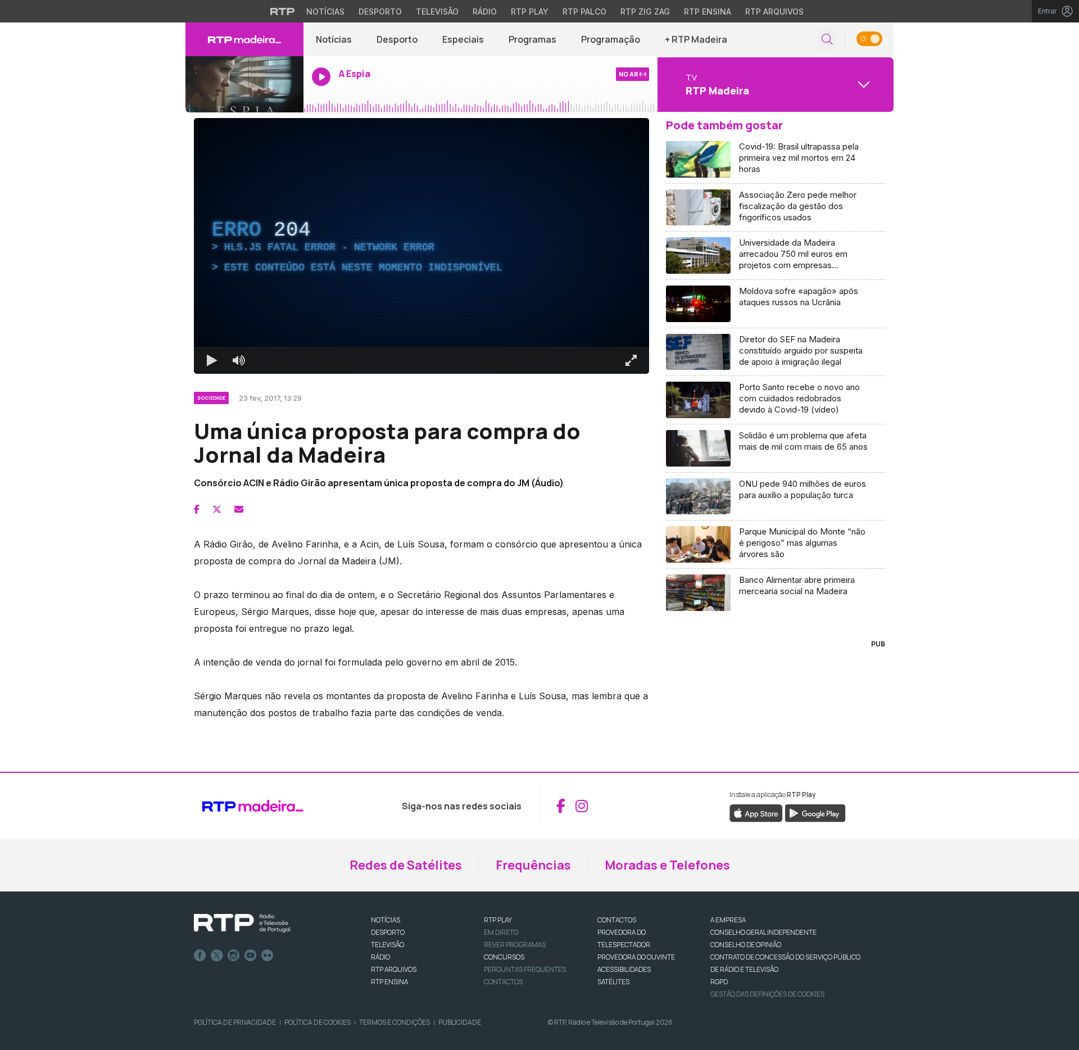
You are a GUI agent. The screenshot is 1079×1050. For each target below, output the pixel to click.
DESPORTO (388, 932)
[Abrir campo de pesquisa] (827, 40)
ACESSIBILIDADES (624, 969)
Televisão (437, 11)
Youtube (250, 955)
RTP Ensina (707, 11)
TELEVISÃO (387, 944)
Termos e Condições (394, 1022)
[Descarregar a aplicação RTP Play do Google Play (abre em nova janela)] (815, 812)
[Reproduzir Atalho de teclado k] (211, 360)
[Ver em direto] (244, 84)
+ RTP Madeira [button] (696, 39)
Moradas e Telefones (667, 865)
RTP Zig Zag (645, 11)
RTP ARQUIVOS (393, 969)
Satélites (613, 981)
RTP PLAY (498, 920)
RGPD (719, 981)
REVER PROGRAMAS (515, 944)
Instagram (234, 955)
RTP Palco (584, 11)
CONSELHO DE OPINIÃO (745, 944)
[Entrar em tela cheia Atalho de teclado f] (631, 360)
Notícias (325, 11)
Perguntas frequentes (525, 969)
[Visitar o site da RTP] (282, 11)
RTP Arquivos (774, 11)
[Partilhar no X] (216, 509)
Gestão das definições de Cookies (767, 994)
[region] (421, 246)
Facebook (200, 955)
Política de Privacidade (235, 1022)
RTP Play (529, 11)
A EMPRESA (728, 920)
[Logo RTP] (242, 923)
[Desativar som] (238, 360)
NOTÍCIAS (385, 920)
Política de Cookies (317, 1022)
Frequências (533, 865)
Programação (610, 39)
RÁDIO (380, 957)
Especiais (463, 39)
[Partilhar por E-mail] (238, 509)
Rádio (485, 11)
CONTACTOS (616, 920)
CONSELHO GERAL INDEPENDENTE (763, 932)
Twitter (217, 955)
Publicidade (459, 1022)
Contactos (503, 981)
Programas (532, 39)
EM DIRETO (501, 932)
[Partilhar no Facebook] (197, 509)
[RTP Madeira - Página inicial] (244, 39)
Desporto (380, 11)
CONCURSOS (504, 957)
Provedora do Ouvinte (636, 957)
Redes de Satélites (406, 865)
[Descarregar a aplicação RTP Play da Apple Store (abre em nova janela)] (756, 812)
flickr (267, 955)
